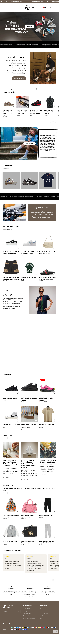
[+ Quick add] (13, 106)
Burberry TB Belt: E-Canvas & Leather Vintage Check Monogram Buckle (28, 426)
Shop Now (29, 26)
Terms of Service (27, 608)
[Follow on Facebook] (3, 623)
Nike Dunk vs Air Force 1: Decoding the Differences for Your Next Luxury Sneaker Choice (29, 464)
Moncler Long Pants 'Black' (46, 515)
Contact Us (42, 611)
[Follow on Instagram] (6, 623)
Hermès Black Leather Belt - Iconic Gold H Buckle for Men (21, 112)
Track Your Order (44, 613)
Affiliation (42, 615)
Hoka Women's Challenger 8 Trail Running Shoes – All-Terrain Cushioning (47, 398)
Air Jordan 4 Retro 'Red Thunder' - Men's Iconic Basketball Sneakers (36, 112)
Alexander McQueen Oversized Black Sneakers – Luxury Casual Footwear (29, 398)
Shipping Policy (27, 613)
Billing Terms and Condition (30, 618)
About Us (42, 608)
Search (41, 618)
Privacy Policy (26, 611)
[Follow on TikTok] (9, 623)
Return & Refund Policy (29, 615)
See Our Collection (19, 78)
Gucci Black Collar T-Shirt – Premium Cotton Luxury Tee (50, 112)
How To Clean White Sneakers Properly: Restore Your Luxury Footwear (10, 463)
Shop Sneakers (29, 143)
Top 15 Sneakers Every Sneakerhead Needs (48, 461)
